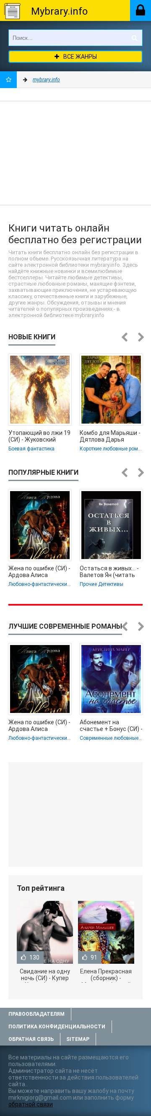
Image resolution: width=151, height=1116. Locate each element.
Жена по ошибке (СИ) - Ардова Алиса (39, 571)
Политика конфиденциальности (56, 1027)
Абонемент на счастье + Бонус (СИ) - (111, 725)
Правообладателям (36, 1014)
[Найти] (134, 37)
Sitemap (77, 1039)
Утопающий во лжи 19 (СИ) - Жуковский (39, 436)
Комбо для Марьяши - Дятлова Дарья (110, 436)
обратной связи (30, 1104)
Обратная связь (31, 1039)
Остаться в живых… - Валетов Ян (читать (109, 571)
